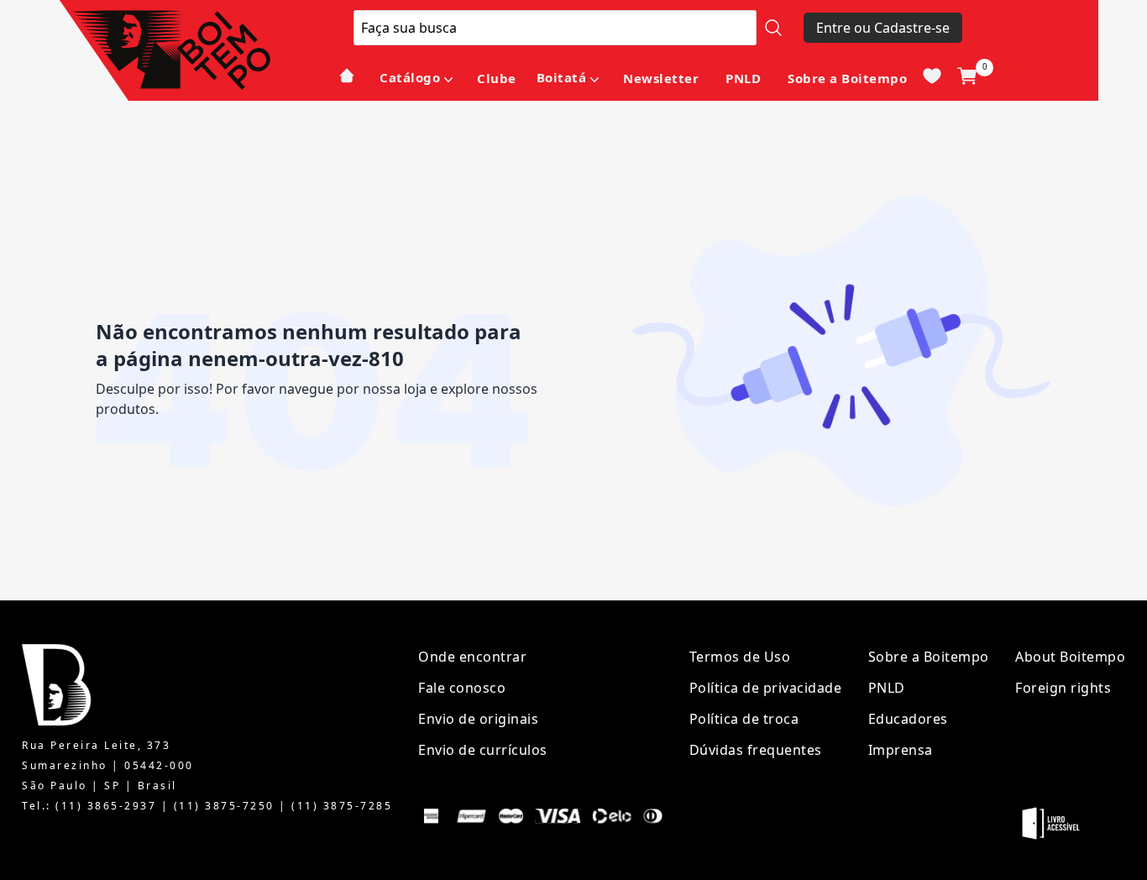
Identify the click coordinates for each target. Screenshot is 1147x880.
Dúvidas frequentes (755, 750)
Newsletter (661, 78)
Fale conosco (461, 687)
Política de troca (744, 719)
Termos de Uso (740, 656)
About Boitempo (1070, 656)
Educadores (908, 719)
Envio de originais (478, 719)
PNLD (743, 78)
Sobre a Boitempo (847, 78)
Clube (496, 78)
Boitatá (562, 77)
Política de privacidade (765, 687)
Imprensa (900, 750)
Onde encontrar (472, 656)
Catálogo (410, 77)
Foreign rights (1063, 687)
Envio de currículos (482, 750)
